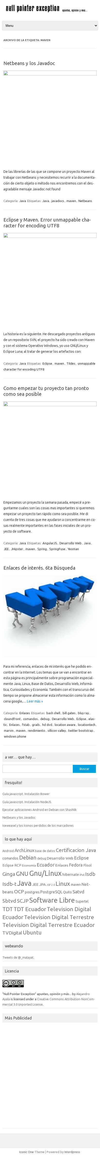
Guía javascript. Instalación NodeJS (26, 802)
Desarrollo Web (70, 543)
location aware (65, 724)
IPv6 (82, 874)
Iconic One (26, 1152)
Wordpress (72, 1152)
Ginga (8, 874)
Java (22, 201)
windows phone (15, 736)
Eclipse (47, 363)
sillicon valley (57, 730)
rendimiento (36, 730)
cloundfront (12, 719)
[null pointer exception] (50, 12)
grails (36, 724)
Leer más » (35, 701)
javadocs (57, 201)
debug (45, 719)
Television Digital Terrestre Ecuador (48, 925)
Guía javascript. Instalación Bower (26, 793)
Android (8, 850)
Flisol (87, 865)
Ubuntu (32, 932)
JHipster (17, 549)
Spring (42, 549)
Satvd (78, 891)
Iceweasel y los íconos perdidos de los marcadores (38, 825)
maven (71, 201)
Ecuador (46, 865)
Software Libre (52, 900)
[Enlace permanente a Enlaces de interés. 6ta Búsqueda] (50, 656)
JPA (42, 884)
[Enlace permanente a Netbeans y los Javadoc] (50, 74)
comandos (30, 719)
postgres (32, 892)
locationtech (86, 724)
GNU (22, 873)
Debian (27, 857)
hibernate (70, 874)
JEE (6, 549)
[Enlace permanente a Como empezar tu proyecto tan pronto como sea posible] (50, 405)
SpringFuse (57, 549)
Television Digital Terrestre (59, 917)
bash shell (53, 713)
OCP (19, 891)
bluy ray (83, 713)
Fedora (76, 865)
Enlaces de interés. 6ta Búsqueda (39, 568)
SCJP (23, 901)
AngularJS (49, 543)
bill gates (69, 713)
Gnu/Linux (45, 873)
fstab (26, 724)
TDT (7, 909)
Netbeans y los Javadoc (29, 63)
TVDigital (12, 932)
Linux (63, 883)
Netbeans (85, 201)
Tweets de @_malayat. (18, 957)
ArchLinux (24, 850)
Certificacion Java (76, 850)
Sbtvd (9, 901)
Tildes (71, 363)
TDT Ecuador (30, 909)
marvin (9, 730)
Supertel (82, 901)
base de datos (45, 850)
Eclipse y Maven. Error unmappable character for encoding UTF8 (47, 222)
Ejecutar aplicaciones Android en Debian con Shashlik (39, 809)
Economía (29, 865)
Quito (67, 892)
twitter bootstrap (80, 730)
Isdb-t (9, 884)
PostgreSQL (51, 891)
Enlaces (24, 713)
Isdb (90, 874)
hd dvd (47, 724)
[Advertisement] (50, 1077)
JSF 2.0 (50, 884)
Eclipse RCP (11, 865)
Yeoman (73, 549)
